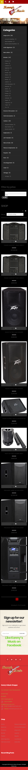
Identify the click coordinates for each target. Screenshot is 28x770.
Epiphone (7, 68)
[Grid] (22, 211)
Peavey (7, 93)
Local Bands (18, 739)
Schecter (7, 98)
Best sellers (7, 52)
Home (2, 21)
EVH (6, 70)
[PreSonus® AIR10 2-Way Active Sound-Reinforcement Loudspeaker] (14, 560)
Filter (5, 197)
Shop (8, 21)
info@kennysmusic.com (7, 704)
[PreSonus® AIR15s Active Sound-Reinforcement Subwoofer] (14, 513)
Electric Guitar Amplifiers (11, 43)
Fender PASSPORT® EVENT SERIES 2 (14, 278)
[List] (25, 211)
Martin (6, 88)
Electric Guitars (8, 129)
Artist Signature (8, 47)
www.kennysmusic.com (15, 709)
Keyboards (7, 133)
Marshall (7, 86)
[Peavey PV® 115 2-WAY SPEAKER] (14, 308)
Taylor (6, 105)
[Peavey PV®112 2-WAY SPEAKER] (14, 363)
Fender (6, 72)
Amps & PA (7, 35)
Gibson (6, 75)
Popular (6, 153)
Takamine (7, 102)
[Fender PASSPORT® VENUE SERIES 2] (14, 232)
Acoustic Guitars (9, 124)
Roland (6, 95)
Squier (6, 100)
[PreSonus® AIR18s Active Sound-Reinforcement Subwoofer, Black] (14, 475)
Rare (5, 158)
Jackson (7, 82)
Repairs (17, 736)
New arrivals (7, 143)
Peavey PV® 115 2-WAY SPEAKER (14, 332)
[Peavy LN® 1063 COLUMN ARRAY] (14, 439)
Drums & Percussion (9, 111)
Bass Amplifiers (8, 41)
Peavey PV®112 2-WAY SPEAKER (14, 388)
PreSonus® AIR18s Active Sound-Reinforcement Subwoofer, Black (14, 491)
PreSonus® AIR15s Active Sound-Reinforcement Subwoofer (14, 528)
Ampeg (7, 61)
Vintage (6, 173)
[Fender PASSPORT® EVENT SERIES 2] (14, 265)
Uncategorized (8, 163)
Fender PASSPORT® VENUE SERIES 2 (14, 245)
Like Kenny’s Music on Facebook (14, 641)
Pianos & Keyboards (9, 148)
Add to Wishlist (12, 241)
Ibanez (6, 79)
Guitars (6, 121)
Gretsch (7, 77)
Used (5, 168)
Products (3, 730)
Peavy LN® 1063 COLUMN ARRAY (14, 453)
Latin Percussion (9, 84)
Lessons (17, 733)
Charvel (7, 65)
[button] (15, 241)
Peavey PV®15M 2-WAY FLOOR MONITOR (14, 418)
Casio (6, 63)
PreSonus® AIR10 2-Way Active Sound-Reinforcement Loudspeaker (14, 586)
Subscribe (17, 742)
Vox (6, 107)
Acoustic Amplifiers (9, 39)
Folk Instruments (8, 116)
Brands (6, 57)
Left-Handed (7, 138)
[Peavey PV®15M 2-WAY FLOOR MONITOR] (14, 407)
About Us (3, 727)
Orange (7, 91)
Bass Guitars (8, 126)
